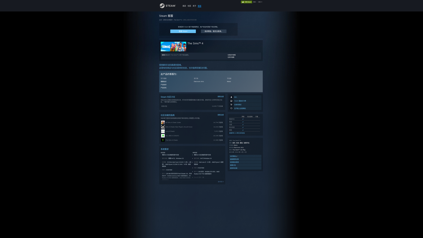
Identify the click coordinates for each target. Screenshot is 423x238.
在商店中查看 (232, 55)
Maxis (229, 81)
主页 (160, 20)
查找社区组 (233, 168)
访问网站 (233, 156)
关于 (194, 6)
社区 (189, 6)
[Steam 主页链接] (168, 7)
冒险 (233, 143)
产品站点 (163, 84)
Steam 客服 (166, 15)
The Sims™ (236, 150)
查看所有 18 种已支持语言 (237, 133)
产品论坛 (163, 87)
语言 (259, 2)
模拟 (241, 143)
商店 (184, 6)
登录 (254, 2)
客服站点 (163, 81)
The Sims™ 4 (178, 20)
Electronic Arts (199, 81)
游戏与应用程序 (168, 20)
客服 (199, 6)
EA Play (242, 150)
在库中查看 (231, 57)
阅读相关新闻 (234, 162)
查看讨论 (233, 165)
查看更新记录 (234, 159)
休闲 (237, 143)
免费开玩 (246, 143)
